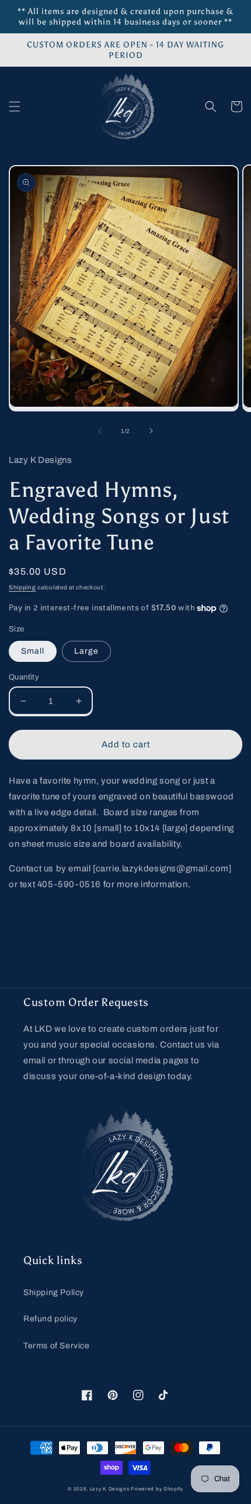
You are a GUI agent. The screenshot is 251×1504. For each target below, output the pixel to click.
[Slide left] (100, 431)
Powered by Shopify (157, 1489)
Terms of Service (56, 1345)
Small (32, 651)
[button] (14, 106)
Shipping (22, 587)
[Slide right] (151, 431)
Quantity (24, 677)
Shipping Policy (53, 1292)
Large (86, 651)
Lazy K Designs (110, 1489)
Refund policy (50, 1318)
